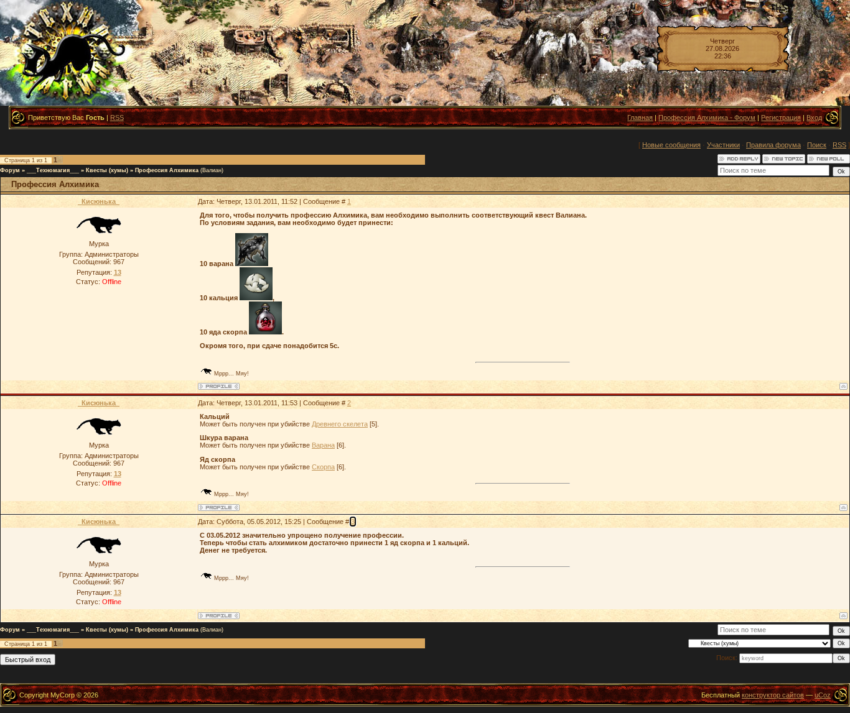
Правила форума (773, 145)
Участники (723, 145)
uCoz (823, 695)
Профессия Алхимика (166, 170)
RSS (117, 117)
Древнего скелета (340, 424)
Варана (323, 445)
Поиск (816, 145)
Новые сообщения (671, 145)
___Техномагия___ (53, 170)
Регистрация (781, 117)
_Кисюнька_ (98, 201)
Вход (814, 117)
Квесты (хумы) (107, 170)
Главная (640, 117)
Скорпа (323, 467)
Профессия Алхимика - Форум (706, 117)
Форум (10, 170)
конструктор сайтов (773, 695)
